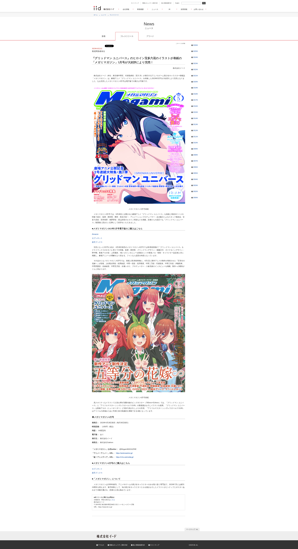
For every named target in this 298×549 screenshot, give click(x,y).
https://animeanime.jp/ (124, 453)
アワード (150, 36)
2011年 (195, 137)
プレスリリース (114, 15)
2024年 (195, 57)
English (177, 3)
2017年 (195, 100)
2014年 (195, 118)
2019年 (195, 88)
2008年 (195, 155)
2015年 (195, 112)
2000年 (195, 197)
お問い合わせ (198, 9)
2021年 (195, 76)
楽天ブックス (97, 242)
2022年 (195, 69)
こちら (112, 500)
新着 (103, 36)
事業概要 (140, 9)
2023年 (195, 63)
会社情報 (126, 9)
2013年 (195, 124)
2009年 (195, 149)
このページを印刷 (180, 43)
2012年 (195, 130)
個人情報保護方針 (166, 3)
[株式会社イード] (104, 7)
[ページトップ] (192, 529)
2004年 (195, 179)
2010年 (195, 143)
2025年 (195, 51)
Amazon (95, 234)
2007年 (195, 161)
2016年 (195, 106)
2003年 (195, 185)
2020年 (195, 82)
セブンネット (97, 238)
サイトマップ (135, 3)
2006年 (195, 167)
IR (169, 9)
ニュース (155, 9)
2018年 (195, 94)
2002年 (195, 191)
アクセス (101, 545)
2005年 (195, 173)
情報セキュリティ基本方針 (150, 3)
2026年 (195, 45)
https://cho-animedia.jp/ (125, 457)
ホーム (96, 15)
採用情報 (184, 9)
